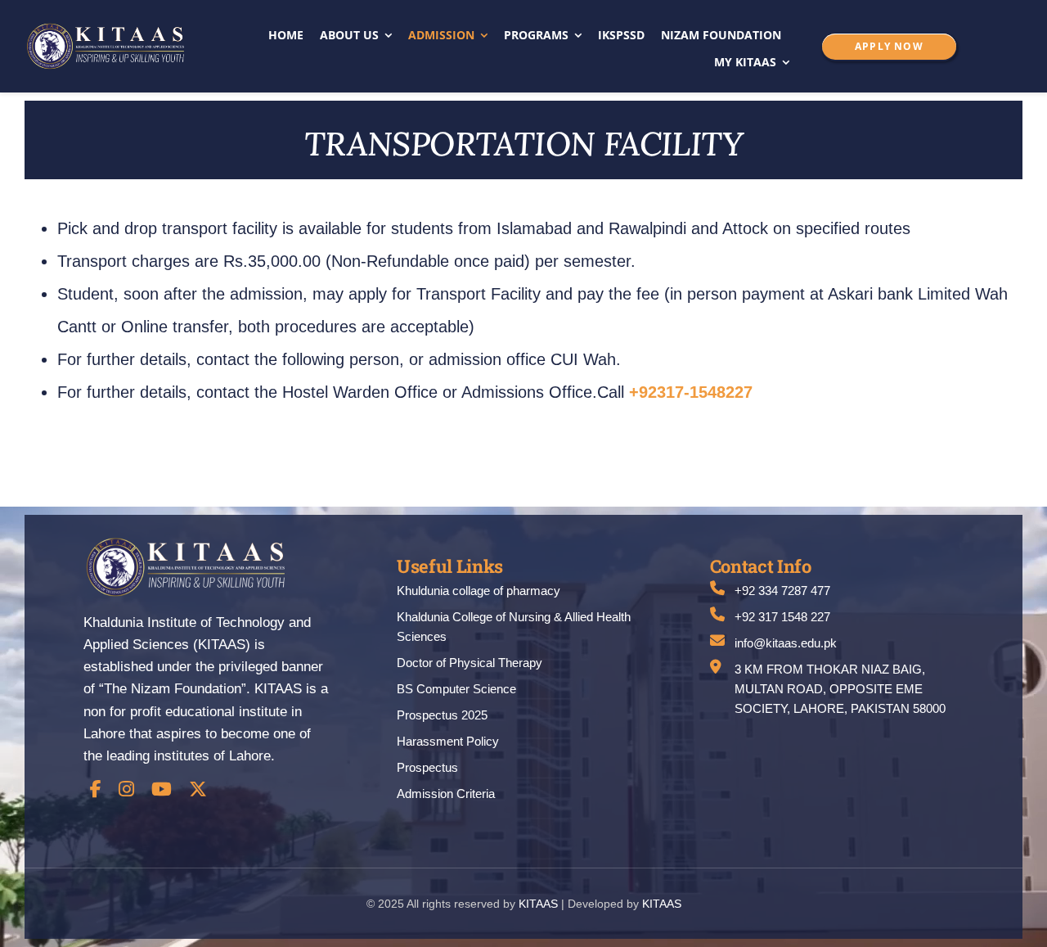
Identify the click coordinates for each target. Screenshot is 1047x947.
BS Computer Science (456, 689)
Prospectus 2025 (442, 715)
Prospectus (427, 767)
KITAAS (538, 903)
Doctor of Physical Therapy (469, 663)
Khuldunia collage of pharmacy (478, 591)
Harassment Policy (448, 741)
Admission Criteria (446, 793)
